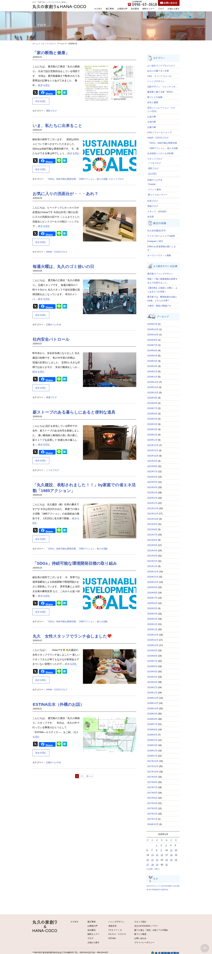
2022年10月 (152, 455)
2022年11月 (152, 450)
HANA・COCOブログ (56, 252)
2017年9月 (152, 777)
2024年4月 (152, 361)
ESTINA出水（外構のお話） (58, 704)
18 (171, 855)
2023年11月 (152, 387)
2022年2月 (152, 498)
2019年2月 (152, 687)
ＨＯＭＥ (98, 9)
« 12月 (150, 869)
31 (166, 864)
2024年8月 (152, 340)
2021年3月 (152, 555)
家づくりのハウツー (157, 194)
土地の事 (151, 122)
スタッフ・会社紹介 (157, 211)
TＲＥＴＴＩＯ (115, 930)
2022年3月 (152, 492)
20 (148, 860)
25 (171, 860)
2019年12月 (152, 634)
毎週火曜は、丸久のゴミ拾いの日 (63, 266)
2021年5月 (152, 545)
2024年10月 (152, 334)
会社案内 (135, 9)
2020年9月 (152, 587)
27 (148, 864)
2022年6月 (152, 477)
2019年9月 (152, 650)
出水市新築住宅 (154, 889)
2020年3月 (152, 619)
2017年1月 (152, 819)
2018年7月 (152, 724)
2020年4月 (152, 613)
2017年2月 (152, 814)
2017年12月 (152, 761)
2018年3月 (152, 745)
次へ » (89, 776)
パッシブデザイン (156, 81)
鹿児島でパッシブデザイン (161, 273)
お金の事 (151, 116)
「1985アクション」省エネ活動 (92, 179)
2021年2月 (152, 561)
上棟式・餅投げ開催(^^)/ (159, 305)
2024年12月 (152, 329)
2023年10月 (152, 392)
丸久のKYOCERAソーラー (146, 926)
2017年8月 (152, 782)
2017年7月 (152, 787)
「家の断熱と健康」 (51, 52)
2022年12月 (152, 445)
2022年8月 (152, 466)
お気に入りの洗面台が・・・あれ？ (65, 193)
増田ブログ (51, 110)
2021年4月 (152, 550)
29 (157, 864)
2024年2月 (152, 371)
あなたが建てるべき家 (158, 71)
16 (162, 855)
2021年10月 (152, 519)
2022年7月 (152, 471)
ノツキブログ (52, 470)
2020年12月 (152, 571)
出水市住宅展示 (166, 886)
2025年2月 (152, 324)
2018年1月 (152, 756)
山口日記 (152, 173)
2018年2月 (152, 750)
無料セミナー (148, 9)
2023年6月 (152, 413)
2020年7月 (152, 598)
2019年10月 (152, 645)
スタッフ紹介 (140, 922)
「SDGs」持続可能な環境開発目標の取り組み (75, 563)
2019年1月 (152, 692)
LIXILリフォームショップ (159, 132)
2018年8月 (152, 719)
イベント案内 (154, 189)
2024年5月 (152, 355)
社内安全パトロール (51, 339)
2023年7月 (152, 408)
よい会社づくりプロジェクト (161, 65)
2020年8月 (152, 592)
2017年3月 (152, 808)
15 (157, 855)
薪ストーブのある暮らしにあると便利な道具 (74, 412)
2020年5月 (152, 608)
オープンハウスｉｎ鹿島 (159, 255)
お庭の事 (151, 127)
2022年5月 (152, 482)
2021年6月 (152, 540)
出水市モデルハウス (154, 886)
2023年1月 (152, 440)
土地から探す (173, 9)
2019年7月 (152, 661)
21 (152, 860)
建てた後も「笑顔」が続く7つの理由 (151, 930)
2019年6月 (152, 666)
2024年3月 (152, 366)
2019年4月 (152, 677)
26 (176, 860)
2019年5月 (152, 671)
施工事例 (110, 9)
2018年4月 (152, 740)
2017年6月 (152, 792)
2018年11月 (152, 703)
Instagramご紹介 (155, 241)
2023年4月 (152, 424)
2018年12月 (152, 698)
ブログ (161, 9)
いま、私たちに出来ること (57, 125)
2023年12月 (152, 382)
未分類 (150, 216)
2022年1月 (152, 503)
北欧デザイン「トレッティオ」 (162, 86)
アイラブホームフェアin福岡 (161, 236)
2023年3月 (152, 429)
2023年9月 (152, 398)
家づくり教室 (140, 934)
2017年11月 (152, 766)
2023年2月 (152, 434)
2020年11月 (152, 577)
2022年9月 (152, 461)
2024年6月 (152, 350)
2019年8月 (152, 656)
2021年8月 (152, 529)
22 (157, 860)
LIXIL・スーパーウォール (159, 76)
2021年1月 (152, 566)
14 (152, 855)
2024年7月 (152, 345)
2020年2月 (152, 624)
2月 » (157, 869)
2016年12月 (152, 824)
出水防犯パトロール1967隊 (160, 153)
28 (152, 864)
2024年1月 (152, 376)
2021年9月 (152, 524)
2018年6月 (152, 729)
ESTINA (112, 938)
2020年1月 (152, 629)
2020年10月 (152, 582)
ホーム (35, 44)
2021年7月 (152, 534)
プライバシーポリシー (144, 942)
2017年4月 (152, 803)
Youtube (152, 184)
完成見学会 (164, 889)
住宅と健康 (152, 102)
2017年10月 (152, 771)
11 (171, 850)
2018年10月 (152, 708)
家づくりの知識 (154, 97)
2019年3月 (152, 682)
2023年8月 (152, 403)
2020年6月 (152, 603)
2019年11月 (152, 640)
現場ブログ (51, 397)
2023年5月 (152, 419)
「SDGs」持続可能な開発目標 (61, 179)
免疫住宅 (112, 926)
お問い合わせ (140, 938)
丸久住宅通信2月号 (156, 230)
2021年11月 (152, 513)
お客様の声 (122, 9)
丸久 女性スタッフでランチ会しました (70, 636)
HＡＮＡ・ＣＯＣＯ (117, 934)
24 (166, 860)
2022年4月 (152, 487)
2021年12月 (152, 508)
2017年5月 (152, 798)
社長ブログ (152, 201)
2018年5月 (152, 734)
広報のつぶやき (53, 324)
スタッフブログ (47, 44)
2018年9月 (152, 713)
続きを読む (44, 85)
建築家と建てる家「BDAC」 (161, 92)
